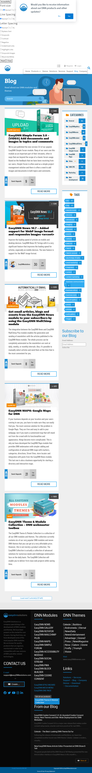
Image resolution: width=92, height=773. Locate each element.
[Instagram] (18, 692)
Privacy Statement (50, 771)
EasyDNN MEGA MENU (43, 687)
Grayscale (5, 35)
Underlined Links (8, 46)
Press (68, 641)
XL (14, 28)
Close (9, 61)
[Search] (40, 98)
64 (82, 121)
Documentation (71, 686)
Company (83, 71)
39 (82, 178)
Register (70, 66)
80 (83, 132)
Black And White (8, 57)
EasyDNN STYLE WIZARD (44, 684)
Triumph (77, 648)
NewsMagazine (80, 641)
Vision (68, 651)
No (59, 16)
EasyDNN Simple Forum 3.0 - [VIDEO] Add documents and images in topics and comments (32, 122)
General (10, 516)
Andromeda (71, 628)
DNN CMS (24, 768)
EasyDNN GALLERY (43, 628)
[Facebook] (5, 692)
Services (61, 71)
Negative (5, 42)
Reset (3, 61)
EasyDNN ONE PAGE (42, 690)
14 (84, 138)
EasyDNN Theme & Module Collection (46, 701)
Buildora (77, 624)
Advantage (70, 638)
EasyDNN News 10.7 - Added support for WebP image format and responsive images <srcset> (32, 214)
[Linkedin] (21, 692)
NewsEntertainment (75, 634)
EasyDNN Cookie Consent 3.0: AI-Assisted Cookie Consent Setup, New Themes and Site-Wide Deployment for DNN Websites (58, 717)
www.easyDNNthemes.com (74, 659)
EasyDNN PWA (41, 665)
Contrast (5, 38)
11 (86, 144)
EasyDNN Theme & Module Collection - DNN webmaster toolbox (32, 508)
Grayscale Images (8, 53)
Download (76, 683)
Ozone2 (81, 638)
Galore (75, 645)
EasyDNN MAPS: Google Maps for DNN (32, 397)
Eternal (82, 628)
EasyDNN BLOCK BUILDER (42, 670)
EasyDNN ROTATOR (44, 631)
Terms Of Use (40, 771)
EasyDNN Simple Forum (14, 130)
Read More (43, 191)
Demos (45, 71)
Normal (5, 28)
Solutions (53, 71)
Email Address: (67, 340)
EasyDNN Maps (11, 405)
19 (84, 126)
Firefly (68, 648)
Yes (69, 16)
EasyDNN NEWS (42, 624)
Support (69, 71)
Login (79, 66)
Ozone (84, 645)
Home (27, 71)
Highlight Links (7, 49)
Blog (76, 71)
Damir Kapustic (16, 181)
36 (82, 167)
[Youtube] (13, 692)
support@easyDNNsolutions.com (17, 675)
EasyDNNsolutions (24, 264)
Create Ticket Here (18, 684)
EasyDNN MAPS (42, 641)
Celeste (67, 624)
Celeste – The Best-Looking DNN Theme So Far (54, 731)
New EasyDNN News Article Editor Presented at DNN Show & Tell (59, 747)
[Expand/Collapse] (82, 126)
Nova (67, 645)
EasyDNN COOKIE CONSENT (43, 677)
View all (83, 760)
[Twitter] (9, 692)
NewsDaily (70, 631)
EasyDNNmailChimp (13, 306)
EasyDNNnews (11, 223)
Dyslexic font (6, 31)
